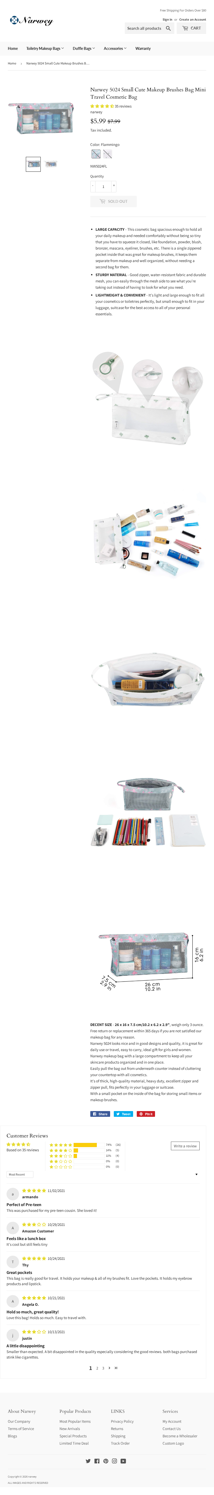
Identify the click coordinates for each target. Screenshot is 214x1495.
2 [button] (97, 1368)
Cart (195, 28)
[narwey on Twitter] (88, 1461)
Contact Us (172, 1428)
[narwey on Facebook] (97, 1461)
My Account (172, 1421)
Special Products (73, 1435)
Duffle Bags (82, 48)
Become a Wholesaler (180, 1435)
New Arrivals (70, 1428)
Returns (117, 1428)
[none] (33, 164)
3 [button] (103, 1368)
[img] (34, 1190)
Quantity (97, 176)
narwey (32, 1476)
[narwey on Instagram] (114, 1461)
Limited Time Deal (74, 1443)
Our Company (19, 1421)
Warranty (143, 48)
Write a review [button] (185, 1145)
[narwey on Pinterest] (106, 1461)
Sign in (167, 19)
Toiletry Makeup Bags (43, 48)
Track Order (120, 1443)
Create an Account (192, 19)
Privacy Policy (122, 1421)
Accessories (114, 48)
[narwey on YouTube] (123, 1461)
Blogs (12, 1435)
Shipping (118, 1435)
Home (13, 48)
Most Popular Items (75, 1421)
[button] (102, 106)
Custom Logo (173, 1443)
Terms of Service (21, 1428)
